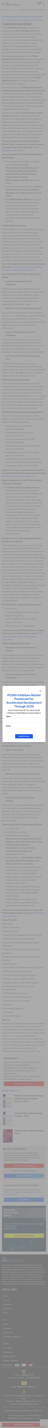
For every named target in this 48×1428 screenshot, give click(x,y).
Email (8, 726)
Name (8, 716)
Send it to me (24, 736)
